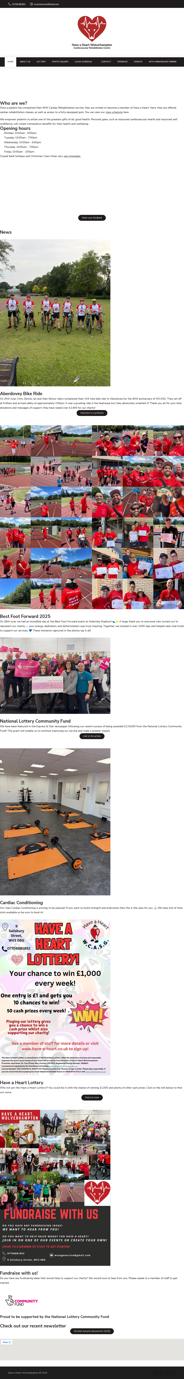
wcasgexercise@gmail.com (46, 4)
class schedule (114, 112)
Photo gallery (60, 61)
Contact (106, 61)
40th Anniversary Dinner (162, 61)
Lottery (41, 61)
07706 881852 (18, 4)
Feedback (123, 61)
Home (10, 61)
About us (25, 61)
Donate (138, 61)
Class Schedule (83, 61)
